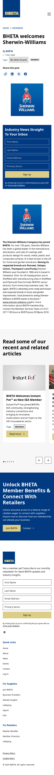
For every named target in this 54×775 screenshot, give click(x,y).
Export (6, 710)
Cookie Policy (9, 758)
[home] (11, 8)
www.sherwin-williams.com (17, 302)
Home (5, 648)
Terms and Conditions (16, 185)
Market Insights (10, 700)
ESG (4, 715)
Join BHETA (11, 528)
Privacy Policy (9, 753)
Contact (6, 668)
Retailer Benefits (10, 731)
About (5, 653)
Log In (6, 674)
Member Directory (11, 736)
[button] (48, 14)
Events (6, 663)
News (5, 658)
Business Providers (11, 694)
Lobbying (7, 705)
